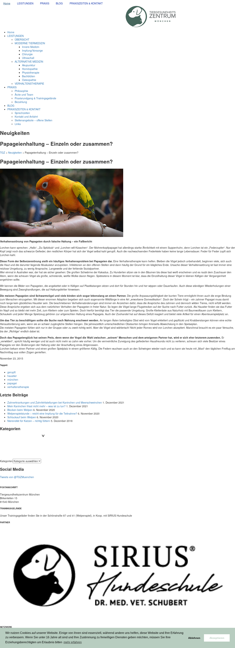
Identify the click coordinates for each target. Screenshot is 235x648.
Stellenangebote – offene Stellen (33, 120)
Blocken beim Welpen (19, 410)
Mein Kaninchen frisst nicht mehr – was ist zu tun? (36, 406)
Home (6, 3)
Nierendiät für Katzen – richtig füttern (28, 421)
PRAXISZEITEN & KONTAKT (86, 3)
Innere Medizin (30, 47)
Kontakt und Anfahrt (26, 116)
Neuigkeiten (15, 152)
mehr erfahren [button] (73, 642)
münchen (12, 379)
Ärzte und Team (24, 94)
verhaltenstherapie (18, 387)
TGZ (2, 152)
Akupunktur (28, 65)
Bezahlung (21, 102)
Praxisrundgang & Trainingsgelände (35, 98)
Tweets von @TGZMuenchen (17, 477)
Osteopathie (29, 80)
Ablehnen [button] (194, 637)
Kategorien (6, 461)
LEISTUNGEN (25, 3)
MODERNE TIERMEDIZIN (30, 43)
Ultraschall (28, 58)
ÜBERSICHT (22, 39)
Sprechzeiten (22, 113)
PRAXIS (44, 3)
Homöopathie (30, 69)
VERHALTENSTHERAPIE (29, 83)
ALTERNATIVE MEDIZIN (29, 61)
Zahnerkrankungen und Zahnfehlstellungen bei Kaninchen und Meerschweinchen (54, 402)
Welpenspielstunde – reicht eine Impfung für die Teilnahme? (42, 413)
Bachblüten (28, 76)
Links (18, 124)
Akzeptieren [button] (216, 637)
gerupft (11, 372)
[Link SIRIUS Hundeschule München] (117, 574)
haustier (12, 376)
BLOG (59, 3)
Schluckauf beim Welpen (21, 417)
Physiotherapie (30, 72)
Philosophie (21, 91)
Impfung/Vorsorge (32, 50)
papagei (12, 383)
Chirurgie (27, 54)
